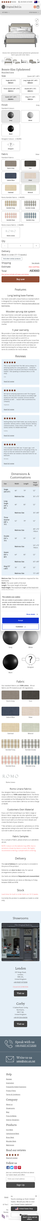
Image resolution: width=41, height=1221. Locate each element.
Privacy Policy (11, 1091)
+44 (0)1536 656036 (20, 1017)
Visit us (20, 993)
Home (6, 1197)
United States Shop (26, 1209)
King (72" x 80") (30, 98)
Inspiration (10, 1083)
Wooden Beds (11, 1141)
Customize (19, 626)
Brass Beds (10, 1137)
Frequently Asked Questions (16, 1087)
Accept (20, 620)
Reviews (9, 1079)
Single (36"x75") (11, 81)
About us (9, 1104)
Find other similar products (12, 259)
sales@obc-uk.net (25, 1061)
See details (35, 263)
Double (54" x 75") (30, 90)
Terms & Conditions (13, 1094)
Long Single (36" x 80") (30, 81)
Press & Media (11, 1116)
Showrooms (10, 1108)
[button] (37, 36)
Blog (7, 1112)
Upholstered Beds (12, 1134)
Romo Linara (30, 799)
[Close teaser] (21, 1215)
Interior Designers (12, 1120)
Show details (30, 614)
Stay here (24, 1215)
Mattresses (10, 1145)
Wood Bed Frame (8, 72)
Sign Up (20, 1185)
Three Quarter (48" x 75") (11, 90)
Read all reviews (12, 1158)
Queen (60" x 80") (10, 98)
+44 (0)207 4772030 (20, 982)
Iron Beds (9, 1130)
